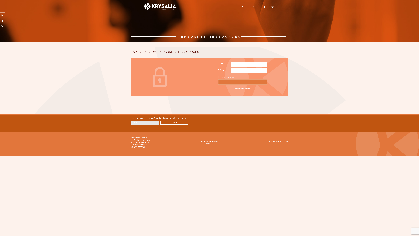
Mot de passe (222, 70)
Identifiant (222, 64)
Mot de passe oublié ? (242, 88)
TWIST (277, 141)
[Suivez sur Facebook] (2, 20)
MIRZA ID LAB (284, 141)
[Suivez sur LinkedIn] (2, 14)
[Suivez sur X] (2, 26)
